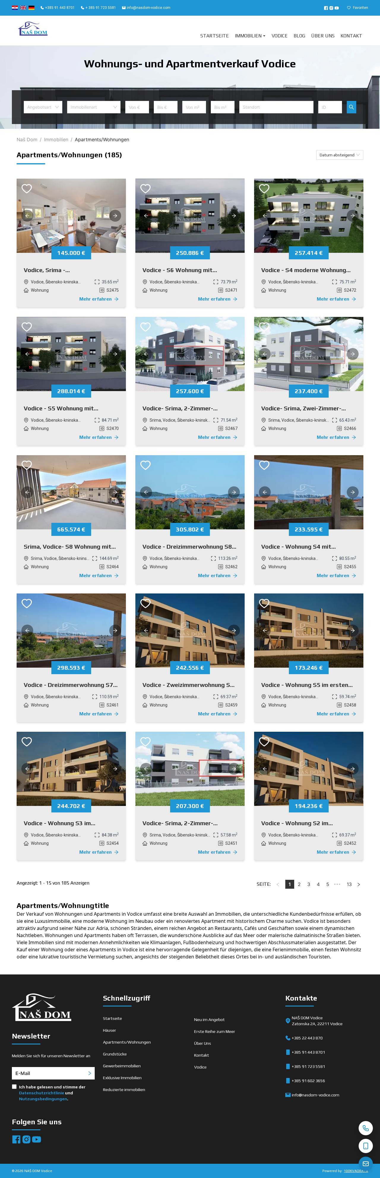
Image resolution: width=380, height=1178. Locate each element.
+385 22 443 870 (307, 1038)
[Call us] (366, 1128)
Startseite (214, 36)
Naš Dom (27, 139)
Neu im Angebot (209, 1019)
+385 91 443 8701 (60, 8)
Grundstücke (115, 1054)
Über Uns (323, 36)
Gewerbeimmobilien (122, 1065)
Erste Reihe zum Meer (214, 1031)
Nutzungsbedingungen (43, 1098)
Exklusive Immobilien (122, 1077)
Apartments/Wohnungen (127, 1042)
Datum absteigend (337, 155)
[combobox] (43, 107)
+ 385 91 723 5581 (101, 8)
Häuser (109, 1030)
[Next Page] (358, 884)
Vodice (280, 36)
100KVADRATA (356, 1171)
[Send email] (366, 1164)
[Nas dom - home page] (41, 1008)
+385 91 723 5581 (308, 1066)
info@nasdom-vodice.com (148, 8)
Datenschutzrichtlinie (41, 1092)
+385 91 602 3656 (308, 1080)
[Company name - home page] (33, 30)
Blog (299, 36)
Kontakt (351, 36)
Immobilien (248, 36)
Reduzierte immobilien (124, 1089)
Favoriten (360, 8)
